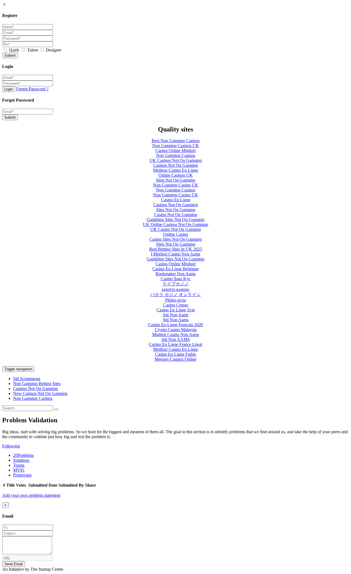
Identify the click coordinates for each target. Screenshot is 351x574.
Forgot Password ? (32, 89)
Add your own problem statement (31, 495)
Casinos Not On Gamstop (175, 165)
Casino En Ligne (175, 199)
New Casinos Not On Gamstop (40, 393)
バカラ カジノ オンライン (175, 294)
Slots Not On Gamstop (175, 180)
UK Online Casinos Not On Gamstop (175, 224)
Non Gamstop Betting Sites (37, 383)
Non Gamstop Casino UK (175, 185)
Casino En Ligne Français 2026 (175, 324)
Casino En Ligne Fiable (175, 354)
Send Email (13, 564)
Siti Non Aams (175, 314)
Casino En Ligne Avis (176, 310)
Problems (23, 455)
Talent (32, 50)
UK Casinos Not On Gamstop (175, 160)
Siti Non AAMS (176, 339)
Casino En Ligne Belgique (175, 268)
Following (11, 446)
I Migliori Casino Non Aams (175, 254)
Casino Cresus (175, 305)
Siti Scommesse (26, 378)
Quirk (14, 50)
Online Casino (175, 234)
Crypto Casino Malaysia (176, 329)
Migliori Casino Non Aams (175, 334)
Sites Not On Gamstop (175, 209)
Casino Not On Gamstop (175, 214)
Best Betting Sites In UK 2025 (175, 249)
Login (8, 89)
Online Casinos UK (175, 175)
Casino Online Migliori (175, 150)
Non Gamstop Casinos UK (175, 145)
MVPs (18, 470)
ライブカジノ (175, 284)
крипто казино (175, 289)
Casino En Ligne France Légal (175, 344)
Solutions (21, 460)
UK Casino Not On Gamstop (175, 229)
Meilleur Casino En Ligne (175, 170)
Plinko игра (175, 300)
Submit (10, 55)
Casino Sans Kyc (176, 278)
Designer (53, 50)
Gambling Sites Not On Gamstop (175, 219)
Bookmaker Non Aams (175, 273)
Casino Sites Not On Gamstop (175, 239)
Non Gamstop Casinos (175, 155)
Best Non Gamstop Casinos (176, 140)
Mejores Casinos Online (175, 359)
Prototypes (22, 475)
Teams (18, 465)
